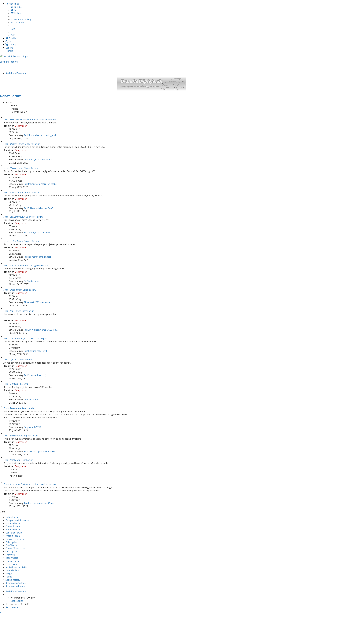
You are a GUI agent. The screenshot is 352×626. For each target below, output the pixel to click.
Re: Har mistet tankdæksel (37, 256)
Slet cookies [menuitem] (17, 600)
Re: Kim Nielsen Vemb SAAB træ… (41, 329)
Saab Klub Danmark (16, 591)
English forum (31, 435)
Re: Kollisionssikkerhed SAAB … (40, 208)
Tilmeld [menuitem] (9, 50)
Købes (9, 576)
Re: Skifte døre (31, 281)
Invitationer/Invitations (44, 484)
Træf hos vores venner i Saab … (40, 503)
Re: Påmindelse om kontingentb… (41, 135)
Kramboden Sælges (16, 582)
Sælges (9, 573)
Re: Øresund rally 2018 (35, 350)
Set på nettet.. (13, 579)
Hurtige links (12, 3)
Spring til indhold (9, 61)
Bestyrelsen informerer (44, 119)
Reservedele (28, 408)
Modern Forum (32, 143)
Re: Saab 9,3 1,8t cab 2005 (37, 232)
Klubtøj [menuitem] (17, 13)
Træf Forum (28, 310)
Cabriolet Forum (34, 216)
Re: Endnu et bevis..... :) (35, 375)
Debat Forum (10, 95)
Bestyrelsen (21, 125)
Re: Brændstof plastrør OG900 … (40, 183)
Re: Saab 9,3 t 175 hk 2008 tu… (39, 159)
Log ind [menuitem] (9, 47)
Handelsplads (12, 570)
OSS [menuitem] (13, 35)
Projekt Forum (31, 241)
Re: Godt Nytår (31, 399)
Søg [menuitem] (15, 10)
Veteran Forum (32, 192)
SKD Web (23, 383)
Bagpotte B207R (32, 427)
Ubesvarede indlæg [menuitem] (21, 19)
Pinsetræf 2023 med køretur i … (40, 302)
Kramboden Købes (15, 586)
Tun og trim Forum (38, 265)
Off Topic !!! (26, 359)
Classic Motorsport (38, 338)
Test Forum (27, 459)
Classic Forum (31, 168)
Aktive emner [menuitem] (18, 22)
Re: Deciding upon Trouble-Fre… (40, 451)
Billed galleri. (29, 289)
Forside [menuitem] (17, 6)
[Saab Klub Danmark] (14, 56)
